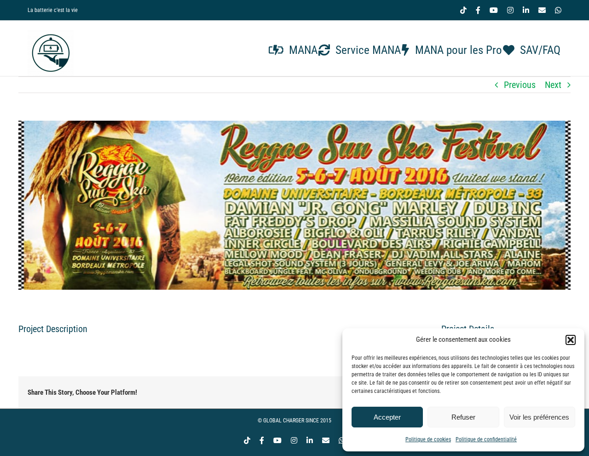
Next (553, 84)
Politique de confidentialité (486, 439)
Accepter (387, 417)
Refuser (463, 417)
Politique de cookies (428, 439)
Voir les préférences (539, 417)
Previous (520, 84)
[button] (570, 340)
